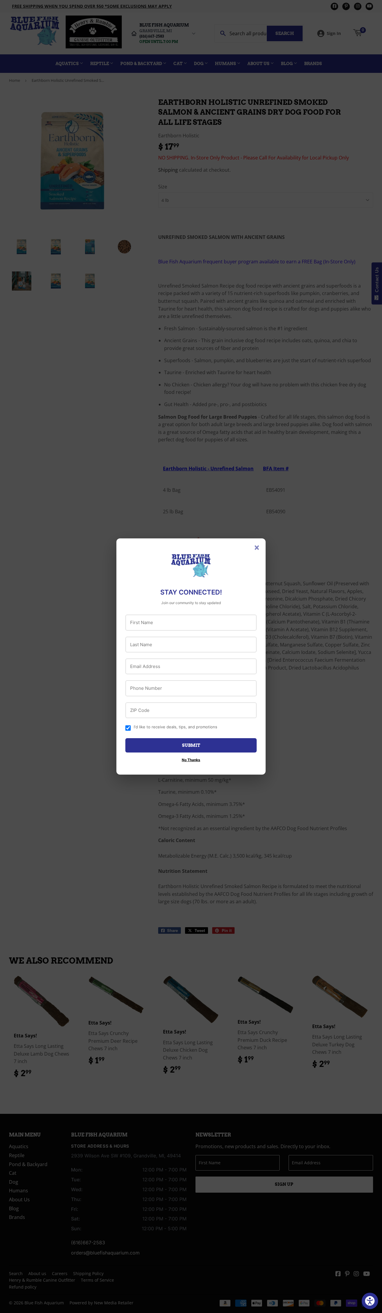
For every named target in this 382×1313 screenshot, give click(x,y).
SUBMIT (191, 745)
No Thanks (191, 760)
